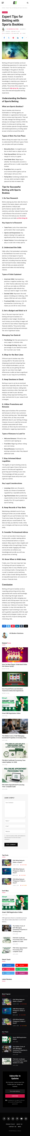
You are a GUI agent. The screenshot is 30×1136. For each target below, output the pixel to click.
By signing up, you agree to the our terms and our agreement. (16, 1102)
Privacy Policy (18, 1102)
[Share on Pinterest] (13, 38)
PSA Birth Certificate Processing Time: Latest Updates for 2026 (20, 939)
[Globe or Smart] (15, 3)
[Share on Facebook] (4, 38)
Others (5, 12)
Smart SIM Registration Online (11, 713)
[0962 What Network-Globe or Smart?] (6, 862)
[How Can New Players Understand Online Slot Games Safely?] (15, 654)
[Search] (27, 3)
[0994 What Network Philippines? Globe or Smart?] (6, 881)
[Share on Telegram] (22, 38)
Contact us (12, 1126)
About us (19, 1124)
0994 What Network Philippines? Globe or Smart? (19, 881)
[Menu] (3, 3)
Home (3, 7)
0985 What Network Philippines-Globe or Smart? (19, 871)
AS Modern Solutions (12, 29)
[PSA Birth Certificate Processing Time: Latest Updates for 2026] (15, 750)
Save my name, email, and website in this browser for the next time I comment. (14, 837)
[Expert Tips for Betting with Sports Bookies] (15, 50)
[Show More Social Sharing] (26, 38)
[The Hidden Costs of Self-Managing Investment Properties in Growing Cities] (15, 726)
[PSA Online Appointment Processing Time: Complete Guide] (15, 775)
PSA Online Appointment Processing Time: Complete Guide (20, 949)
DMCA (19, 1126)
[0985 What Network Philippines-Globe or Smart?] (6, 871)
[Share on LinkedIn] (18, 38)
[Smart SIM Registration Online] (15, 703)
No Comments (7, 33)
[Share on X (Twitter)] (9, 38)
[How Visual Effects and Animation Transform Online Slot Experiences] (15, 679)
